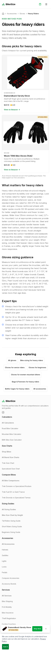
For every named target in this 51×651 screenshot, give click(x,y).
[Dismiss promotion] (46, 629)
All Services (7, 596)
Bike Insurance (7, 613)
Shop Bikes (6, 452)
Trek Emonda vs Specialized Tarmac (16, 498)
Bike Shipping (7, 601)
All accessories (39, 389)
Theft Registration (9, 618)
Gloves (22, 14)
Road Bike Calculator (10, 428)
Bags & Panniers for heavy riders (25, 382)
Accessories (12, 14)
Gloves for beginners (37, 367)
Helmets (5, 550)
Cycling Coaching (9, 624)
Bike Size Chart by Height (12, 515)
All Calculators (8, 423)
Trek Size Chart (8, 463)
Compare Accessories (10, 578)
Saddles (5, 555)
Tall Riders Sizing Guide (11, 521)
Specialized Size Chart (11, 469)
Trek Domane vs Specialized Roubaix (16, 486)
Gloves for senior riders (15, 367)
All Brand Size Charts (10, 457)
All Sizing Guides (9, 509)
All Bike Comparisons (10, 481)
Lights (4, 561)
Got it (5, 647)
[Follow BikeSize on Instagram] (3, 412)
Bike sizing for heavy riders (31, 360)
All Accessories (8, 544)
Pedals (4, 572)
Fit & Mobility (7, 607)
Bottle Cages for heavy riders (17, 389)
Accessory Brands (9, 584)
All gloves (12, 360)
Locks (4, 567)
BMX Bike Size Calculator (12, 440)
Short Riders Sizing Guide (12, 526)
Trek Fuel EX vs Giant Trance (13, 492)
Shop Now (37, 629)
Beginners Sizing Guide (11, 532)
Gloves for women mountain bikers (25, 375)
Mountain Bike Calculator (11, 434)
